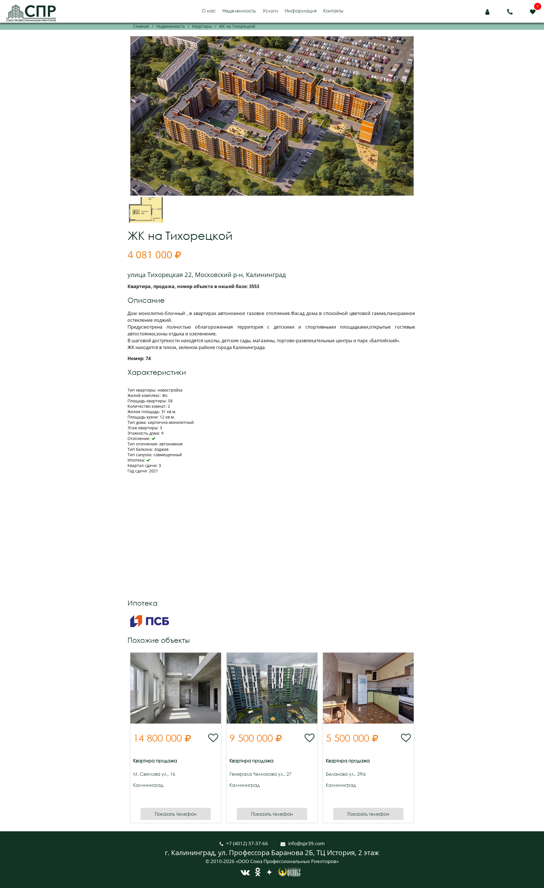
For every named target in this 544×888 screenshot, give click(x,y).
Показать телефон (176, 814)
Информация (300, 11)
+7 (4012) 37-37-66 (247, 843)
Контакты (333, 11)
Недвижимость (239, 11)
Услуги (270, 11)
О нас (209, 11)
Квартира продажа (155, 760)
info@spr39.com (306, 843)
